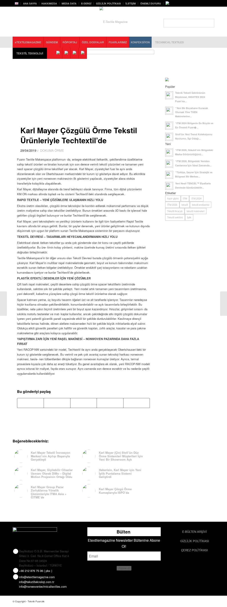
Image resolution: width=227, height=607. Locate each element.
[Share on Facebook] (30, 403)
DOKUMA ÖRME (52, 150)
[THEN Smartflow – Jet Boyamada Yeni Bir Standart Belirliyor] (3, 303)
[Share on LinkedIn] (110, 403)
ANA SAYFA (30, 3)
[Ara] (188, 23)
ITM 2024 (196, 198)
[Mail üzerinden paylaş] (136, 403)
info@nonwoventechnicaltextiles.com (43, 586)
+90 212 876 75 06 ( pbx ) (35, 571)
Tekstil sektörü (175, 217)
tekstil (185, 204)
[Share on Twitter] (57, 403)
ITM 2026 (172, 204)
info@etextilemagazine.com (37, 577)
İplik (189, 217)
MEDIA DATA (69, 3)
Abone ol (124, 568)
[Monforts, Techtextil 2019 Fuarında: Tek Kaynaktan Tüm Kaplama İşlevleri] (223, 303)
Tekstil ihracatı (174, 211)
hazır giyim (173, 198)
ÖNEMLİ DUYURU (150, 3)
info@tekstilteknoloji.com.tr (36, 582)
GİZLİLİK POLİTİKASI (108, 3)
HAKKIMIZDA (49, 3)
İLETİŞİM (130, 3)
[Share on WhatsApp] (83, 403)
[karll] (85, 83)
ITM (185, 198)
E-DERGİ (86, 3)
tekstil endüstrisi (200, 204)
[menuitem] (17, 3)
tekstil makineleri (195, 211)
